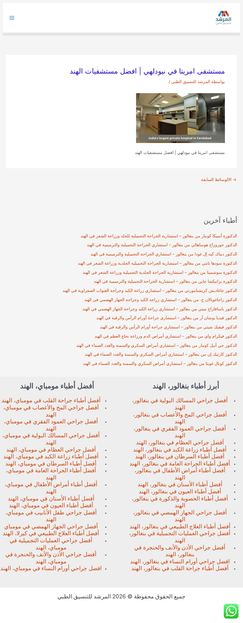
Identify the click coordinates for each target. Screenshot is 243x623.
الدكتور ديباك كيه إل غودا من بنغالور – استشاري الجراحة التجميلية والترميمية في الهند (163, 254)
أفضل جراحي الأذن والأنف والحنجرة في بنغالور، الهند (179, 551)
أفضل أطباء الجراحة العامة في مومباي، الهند (51, 474)
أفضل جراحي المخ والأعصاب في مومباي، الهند (51, 411)
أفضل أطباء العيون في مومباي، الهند (51, 505)
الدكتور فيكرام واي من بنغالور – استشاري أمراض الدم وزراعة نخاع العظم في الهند (166, 336)
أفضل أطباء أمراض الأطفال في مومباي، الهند (51, 488)
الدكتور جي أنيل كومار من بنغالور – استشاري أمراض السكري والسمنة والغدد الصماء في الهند (156, 345)
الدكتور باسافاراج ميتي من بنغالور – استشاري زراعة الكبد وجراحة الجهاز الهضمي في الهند (159, 308)
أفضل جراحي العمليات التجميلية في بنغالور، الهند (179, 537)
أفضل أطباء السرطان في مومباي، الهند (50, 463)
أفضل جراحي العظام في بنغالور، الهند (180, 442)
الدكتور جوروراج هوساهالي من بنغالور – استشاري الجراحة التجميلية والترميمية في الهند (162, 244)
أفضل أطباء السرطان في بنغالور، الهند (179, 456)
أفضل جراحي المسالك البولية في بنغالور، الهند (180, 404)
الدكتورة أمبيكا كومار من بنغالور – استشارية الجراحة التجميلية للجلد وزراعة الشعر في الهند (159, 235)
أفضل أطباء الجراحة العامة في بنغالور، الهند (180, 463)
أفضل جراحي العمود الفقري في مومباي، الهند (51, 425)
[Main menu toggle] (12, 18)
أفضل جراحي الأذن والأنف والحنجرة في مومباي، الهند (50, 558)
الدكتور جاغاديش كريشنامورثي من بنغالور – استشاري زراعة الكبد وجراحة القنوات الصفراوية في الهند (150, 290)
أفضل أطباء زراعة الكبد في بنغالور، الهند (179, 449)
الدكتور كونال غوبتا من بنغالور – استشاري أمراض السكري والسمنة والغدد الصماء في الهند (160, 363)
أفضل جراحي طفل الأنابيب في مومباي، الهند (51, 516)
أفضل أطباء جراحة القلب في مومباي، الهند (50, 400)
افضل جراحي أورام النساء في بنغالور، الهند (180, 561)
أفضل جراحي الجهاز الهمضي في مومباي (51, 526)
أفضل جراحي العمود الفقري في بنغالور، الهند (180, 432)
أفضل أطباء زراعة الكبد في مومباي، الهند (50, 456)
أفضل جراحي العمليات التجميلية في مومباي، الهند (50, 544)
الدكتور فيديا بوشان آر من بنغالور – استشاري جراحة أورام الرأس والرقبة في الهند (166, 317)
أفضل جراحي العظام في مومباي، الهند (51, 449)
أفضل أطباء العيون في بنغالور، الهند (180, 491)
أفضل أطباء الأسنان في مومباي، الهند (51, 498)
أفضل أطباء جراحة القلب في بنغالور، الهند (179, 568)
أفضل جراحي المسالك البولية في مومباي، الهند (51, 439)
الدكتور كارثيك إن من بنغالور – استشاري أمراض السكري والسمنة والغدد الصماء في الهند (161, 354)
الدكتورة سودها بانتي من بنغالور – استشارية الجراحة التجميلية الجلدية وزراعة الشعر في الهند (157, 263)
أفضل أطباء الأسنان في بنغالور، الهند (180, 484)
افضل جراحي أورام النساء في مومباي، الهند (51, 568)
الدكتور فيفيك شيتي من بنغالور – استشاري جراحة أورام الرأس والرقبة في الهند (168, 327)
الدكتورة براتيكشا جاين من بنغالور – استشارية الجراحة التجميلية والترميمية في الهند (165, 281)
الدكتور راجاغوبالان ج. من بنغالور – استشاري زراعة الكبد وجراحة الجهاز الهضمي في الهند (160, 299)
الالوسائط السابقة (218, 180)
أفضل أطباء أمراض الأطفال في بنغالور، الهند (180, 474)
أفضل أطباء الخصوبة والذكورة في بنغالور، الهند (180, 502)
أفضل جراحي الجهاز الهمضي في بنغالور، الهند (180, 516)
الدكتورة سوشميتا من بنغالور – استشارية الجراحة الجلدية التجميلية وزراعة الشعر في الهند (160, 272)
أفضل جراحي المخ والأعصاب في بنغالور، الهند (180, 418)
